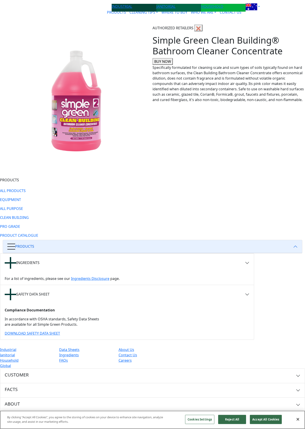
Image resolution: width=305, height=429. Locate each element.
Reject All (232, 419)
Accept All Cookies (265, 419)
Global (5, 365)
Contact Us (128, 355)
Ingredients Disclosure (90, 278)
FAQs (63, 360)
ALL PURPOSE (11, 208)
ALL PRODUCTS (13, 190)
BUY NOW (162, 61)
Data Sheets (69, 349)
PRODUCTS (116, 12)
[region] (152, 420)
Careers (125, 360)
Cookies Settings (200, 419)
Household (9, 360)
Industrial (8, 349)
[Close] (298, 419)
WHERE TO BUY (174, 12)
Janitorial (7, 355)
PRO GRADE (10, 226)
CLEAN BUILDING (14, 217)
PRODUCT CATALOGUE (19, 235)
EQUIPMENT (10, 199)
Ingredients (69, 355)
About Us (126, 349)
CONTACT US (230, 12)
